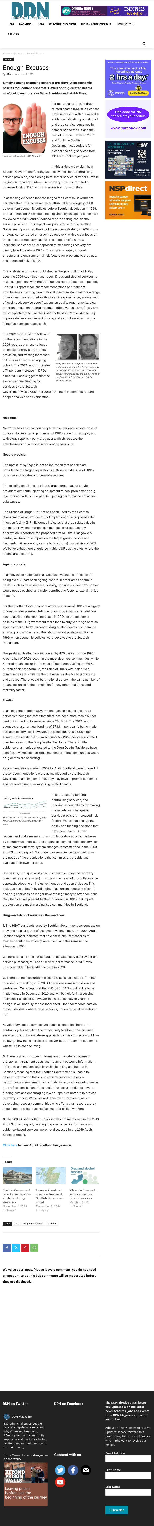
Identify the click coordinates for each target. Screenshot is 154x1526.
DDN (8, 74)
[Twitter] (16, 1248)
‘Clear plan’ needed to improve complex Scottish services (84, 1194)
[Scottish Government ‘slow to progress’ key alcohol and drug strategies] (17, 1175)
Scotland (52, 1223)
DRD (16, 1223)
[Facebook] (7, 1248)
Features (18, 53)
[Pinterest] (25, 1248)
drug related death (33, 1223)
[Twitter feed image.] (26, 1484)
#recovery (17, 1447)
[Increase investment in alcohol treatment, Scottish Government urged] (50, 1175)
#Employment (13, 1435)
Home (6, 53)
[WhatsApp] (34, 1248)
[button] (144, 43)
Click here (10, 1145)
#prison (22, 1427)
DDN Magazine (22, 1416)
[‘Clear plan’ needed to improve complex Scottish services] (84, 1175)
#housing (16, 1431)
